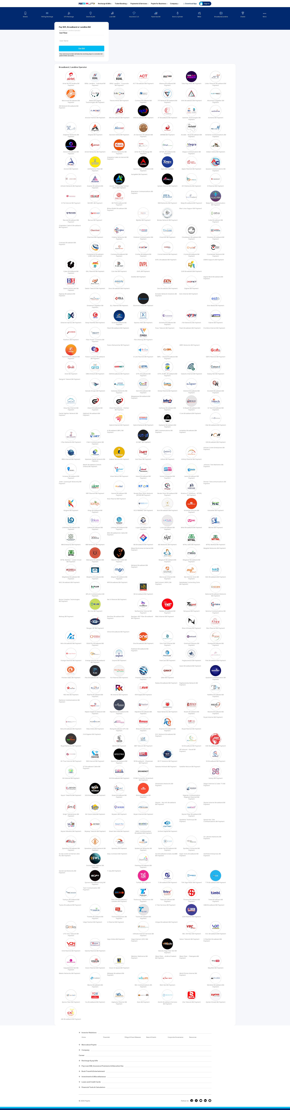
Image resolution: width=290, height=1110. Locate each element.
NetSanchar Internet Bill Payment (143, 612)
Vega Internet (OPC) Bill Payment (139, 940)
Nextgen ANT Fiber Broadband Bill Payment (142, 617)
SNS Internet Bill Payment (95, 761)
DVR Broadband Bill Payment (191, 271)
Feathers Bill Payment (71, 340)
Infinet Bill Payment (167, 459)
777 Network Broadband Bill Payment (167, 101)
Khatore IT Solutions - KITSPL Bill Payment (191, 494)
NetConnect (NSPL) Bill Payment (163, 583)
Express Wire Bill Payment (143, 322)
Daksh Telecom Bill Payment (95, 288)
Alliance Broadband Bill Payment (167, 84)
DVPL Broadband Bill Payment (165, 260)
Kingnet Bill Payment (71, 510)
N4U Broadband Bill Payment (215, 577)
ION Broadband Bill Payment (216, 442)
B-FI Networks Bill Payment (191, 186)
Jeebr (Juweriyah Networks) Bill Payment (70, 482)
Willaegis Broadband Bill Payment (115, 974)
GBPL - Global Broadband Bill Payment (167, 357)
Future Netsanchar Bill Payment (118, 345)
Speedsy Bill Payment (119, 848)
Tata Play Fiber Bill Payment (191, 83)
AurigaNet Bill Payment (139, 174)
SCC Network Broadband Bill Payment (165, 735)
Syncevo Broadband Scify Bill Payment (95, 883)
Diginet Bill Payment (191, 288)
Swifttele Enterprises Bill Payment (212, 854)
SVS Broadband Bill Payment (119, 778)
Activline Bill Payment (215, 118)
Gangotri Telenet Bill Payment (69, 379)
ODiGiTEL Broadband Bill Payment (95, 644)
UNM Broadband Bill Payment (214, 905)
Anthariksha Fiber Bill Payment (95, 170)
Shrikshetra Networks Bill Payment (164, 784)
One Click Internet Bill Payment (167, 644)
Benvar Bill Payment (95, 220)
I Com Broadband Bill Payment (190, 413)
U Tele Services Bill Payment (165, 905)
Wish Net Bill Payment (167, 985)
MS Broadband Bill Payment (143, 544)
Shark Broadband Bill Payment (119, 796)
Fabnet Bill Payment (216, 322)
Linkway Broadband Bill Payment (119, 528)
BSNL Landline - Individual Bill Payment (95, 84)
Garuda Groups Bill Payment (95, 391)
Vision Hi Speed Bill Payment (119, 968)
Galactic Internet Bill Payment (191, 374)
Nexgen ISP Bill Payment (95, 628)
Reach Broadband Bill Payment (191, 712)
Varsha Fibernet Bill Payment (95, 951)
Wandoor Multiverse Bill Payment (139, 957)
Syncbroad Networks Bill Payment (67, 872)
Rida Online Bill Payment (95, 729)
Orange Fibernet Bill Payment (71, 660)
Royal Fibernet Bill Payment (191, 729)
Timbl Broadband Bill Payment (215, 900)
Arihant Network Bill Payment (71, 186)
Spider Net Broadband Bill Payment (167, 849)
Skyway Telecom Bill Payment (95, 831)
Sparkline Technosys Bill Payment (188, 820)
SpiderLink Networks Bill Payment (143, 849)
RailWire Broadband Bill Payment (215, 695)
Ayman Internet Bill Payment (167, 186)
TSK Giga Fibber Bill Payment (191, 882)
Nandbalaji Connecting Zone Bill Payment (189, 583)
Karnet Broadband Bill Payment (119, 494)
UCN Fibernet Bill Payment (191, 917)
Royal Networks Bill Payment (71, 746)
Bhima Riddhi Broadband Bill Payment (117, 209)
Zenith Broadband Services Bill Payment (167, 1003)
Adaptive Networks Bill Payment (71, 135)
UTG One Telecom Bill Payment (71, 934)
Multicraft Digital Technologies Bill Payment (95, 101)
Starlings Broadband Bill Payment (143, 866)
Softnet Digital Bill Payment (167, 831)
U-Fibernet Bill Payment (115, 922)
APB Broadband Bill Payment (143, 118)
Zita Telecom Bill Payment (191, 1002)
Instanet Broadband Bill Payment (71, 477)
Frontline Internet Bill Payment (214, 328)
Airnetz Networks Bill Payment (119, 152)
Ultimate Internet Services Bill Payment (143, 934)
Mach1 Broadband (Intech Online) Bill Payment (92, 465)
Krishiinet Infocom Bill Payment (191, 511)
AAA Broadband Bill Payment (191, 100)
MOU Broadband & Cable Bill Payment (117, 534)
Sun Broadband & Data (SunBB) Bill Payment (166, 854)
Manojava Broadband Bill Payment (95, 561)
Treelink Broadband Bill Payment (95, 917)
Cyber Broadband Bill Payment (70, 272)
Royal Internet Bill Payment (213, 717)
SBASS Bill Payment (119, 746)
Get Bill (81, 48)
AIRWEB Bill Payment (167, 135)
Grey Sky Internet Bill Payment (71, 409)
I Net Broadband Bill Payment (215, 425)
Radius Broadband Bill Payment (166, 683)
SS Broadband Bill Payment (215, 761)
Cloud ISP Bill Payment (167, 237)
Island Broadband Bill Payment (143, 477)
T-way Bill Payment (114, 871)
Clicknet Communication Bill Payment (143, 238)
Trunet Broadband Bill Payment (143, 917)
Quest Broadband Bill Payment (190, 666)
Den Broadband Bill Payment (167, 288)
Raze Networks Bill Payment (167, 712)
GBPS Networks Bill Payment (189, 345)
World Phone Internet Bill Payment (188, 974)
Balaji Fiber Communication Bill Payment (215, 204)
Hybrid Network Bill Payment (143, 425)
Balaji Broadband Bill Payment (191, 203)
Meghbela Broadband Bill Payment (71, 578)
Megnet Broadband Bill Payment (119, 578)
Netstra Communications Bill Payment (216, 612)
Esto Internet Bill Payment (188, 294)
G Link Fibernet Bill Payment (143, 357)
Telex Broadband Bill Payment (167, 900)
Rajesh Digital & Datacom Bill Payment (95, 712)
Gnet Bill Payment (71, 374)
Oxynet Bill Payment (119, 660)
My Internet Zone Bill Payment (191, 578)
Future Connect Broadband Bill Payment (95, 357)
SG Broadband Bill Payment (191, 746)
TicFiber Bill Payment (143, 882)
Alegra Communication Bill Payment (191, 152)
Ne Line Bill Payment (95, 611)
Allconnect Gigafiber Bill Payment (215, 101)
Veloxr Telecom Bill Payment (189, 939)
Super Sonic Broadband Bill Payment (188, 854)
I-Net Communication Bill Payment (95, 443)
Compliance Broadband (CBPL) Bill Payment (95, 255)
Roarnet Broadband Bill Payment (167, 729)
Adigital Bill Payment (95, 135)
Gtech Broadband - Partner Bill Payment (119, 409)
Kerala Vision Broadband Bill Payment (167, 494)
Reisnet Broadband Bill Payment (216, 712)
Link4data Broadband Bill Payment (71, 528)
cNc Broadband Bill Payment (71, 1019)
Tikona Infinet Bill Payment (119, 100)
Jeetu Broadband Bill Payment (191, 477)
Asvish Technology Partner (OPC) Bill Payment (119, 187)
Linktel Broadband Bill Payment (95, 528)
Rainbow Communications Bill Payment (69, 701)
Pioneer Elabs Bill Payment (71, 677)
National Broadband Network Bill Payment (215, 595)
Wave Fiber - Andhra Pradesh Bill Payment (165, 957)
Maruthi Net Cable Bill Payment (119, 561)
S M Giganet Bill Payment (92, 734)
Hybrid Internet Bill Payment (119, 425)
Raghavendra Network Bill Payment (188, 684)
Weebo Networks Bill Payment (69, 973)
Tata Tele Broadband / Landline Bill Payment (119, 900)
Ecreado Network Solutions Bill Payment (166, 295)
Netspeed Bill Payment (191, 611)
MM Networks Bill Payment (95, 544)
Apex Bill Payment (167, 169)
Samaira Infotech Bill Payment (165, 766)
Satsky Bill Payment (215, 778)
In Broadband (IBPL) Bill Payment (115, 431)
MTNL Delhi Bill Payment (191, 544)
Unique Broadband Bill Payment (166, 922)
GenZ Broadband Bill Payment (143, 392)
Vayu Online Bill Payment (116, 939)
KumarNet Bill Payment (216, 510)
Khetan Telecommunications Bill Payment (215, 482)
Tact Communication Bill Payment (91, 889)
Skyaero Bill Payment (119, 814)
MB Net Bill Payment (216, 527)
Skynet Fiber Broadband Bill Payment (191, 815)
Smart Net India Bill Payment (119, 831)
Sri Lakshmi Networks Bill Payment (212, 837)
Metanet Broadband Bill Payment (139, 566)
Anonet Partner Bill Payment (95, 118)
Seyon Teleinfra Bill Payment (71, 795)
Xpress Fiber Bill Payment (71, 1002)
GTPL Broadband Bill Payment (143, 374)
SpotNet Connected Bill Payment (191, 849)
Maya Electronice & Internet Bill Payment (142, 549)
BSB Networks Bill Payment (167, 203)
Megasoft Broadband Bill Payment (167, 561)
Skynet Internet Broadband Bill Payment (214, 803)
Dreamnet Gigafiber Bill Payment (95, 306)
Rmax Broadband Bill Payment (143, 729)
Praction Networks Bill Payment (143, 678)
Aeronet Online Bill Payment (119, 135)
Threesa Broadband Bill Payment (191, 900)
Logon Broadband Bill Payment (143, 528)
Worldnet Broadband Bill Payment (215, 986)
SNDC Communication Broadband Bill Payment (143, 832)
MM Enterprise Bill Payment (71, 544)
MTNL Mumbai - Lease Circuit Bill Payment (70, 561)
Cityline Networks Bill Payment (119, 238)
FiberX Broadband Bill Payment (118, 328)
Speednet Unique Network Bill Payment (95, 849)
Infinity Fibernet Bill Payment (191, 459)
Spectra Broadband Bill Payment (119, 762)
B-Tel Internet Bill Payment (71, 203)
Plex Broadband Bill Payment (95, 677)
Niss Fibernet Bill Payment (215, 628)
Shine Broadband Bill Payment (143, 796)
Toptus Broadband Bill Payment (70, 905)
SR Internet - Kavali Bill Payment (187, 750)
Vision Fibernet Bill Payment (95, 968)
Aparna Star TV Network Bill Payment (143, 170)
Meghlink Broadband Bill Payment (95, 578)
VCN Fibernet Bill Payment (71, 951)
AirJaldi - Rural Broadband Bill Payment (191, 135)
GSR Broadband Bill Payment (119, 374)
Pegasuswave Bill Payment (191, 660)
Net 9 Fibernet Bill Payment (116, 599)
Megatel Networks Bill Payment (215, 548)
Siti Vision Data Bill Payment (95, 814)
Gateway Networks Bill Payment (119, 392)
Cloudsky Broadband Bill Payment (215, 238)
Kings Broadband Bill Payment (95, 511)
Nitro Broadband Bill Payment (71, 643)
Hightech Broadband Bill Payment (91, 414)
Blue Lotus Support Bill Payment (190, 208)
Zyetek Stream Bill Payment (215, 1002)
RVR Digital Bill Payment (143, 695)
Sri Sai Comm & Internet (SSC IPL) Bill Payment (69, 854)
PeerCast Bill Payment (167, 660)
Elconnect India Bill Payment (143, 305)
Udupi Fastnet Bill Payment (92, 922)
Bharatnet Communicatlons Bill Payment (142, 192)
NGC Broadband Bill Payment (69, 582)
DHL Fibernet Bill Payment (95, 271)
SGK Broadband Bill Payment (215, 746)
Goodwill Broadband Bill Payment (215, 392)
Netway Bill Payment (66, 616)
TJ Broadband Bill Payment (167, 882)
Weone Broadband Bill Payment (95, 986)
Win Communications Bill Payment (143, 986)
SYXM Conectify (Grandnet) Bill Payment (143, 779)
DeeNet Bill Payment (138, 277)
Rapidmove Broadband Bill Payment (119, 712)
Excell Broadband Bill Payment (119, 323)
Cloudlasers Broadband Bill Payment (191, 238)
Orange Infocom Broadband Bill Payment (95, 661)
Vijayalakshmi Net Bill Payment (70, 969)
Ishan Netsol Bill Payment (119, 476)
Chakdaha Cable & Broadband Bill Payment (70, 226)
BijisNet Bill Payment (143, 220)
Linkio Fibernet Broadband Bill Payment (215, 84)
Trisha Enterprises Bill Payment (119, 917)
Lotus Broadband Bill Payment (167, 528)
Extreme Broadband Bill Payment (167, 323)
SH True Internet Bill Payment (71, 761)
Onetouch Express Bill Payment (191, 644)
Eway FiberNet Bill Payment (95, 322)
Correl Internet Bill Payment (167, 254)
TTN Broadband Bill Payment (215, 882)
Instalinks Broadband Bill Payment (188, 431)
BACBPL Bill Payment (95, 203)
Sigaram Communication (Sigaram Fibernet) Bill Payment (191, 797)
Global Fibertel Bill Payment (167, 391)
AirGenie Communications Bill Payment (215, 135)
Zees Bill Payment (143, 1002)
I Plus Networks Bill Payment (71, 442)
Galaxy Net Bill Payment (215, 374)
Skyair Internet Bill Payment (143, 814)
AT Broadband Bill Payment (167, 118)
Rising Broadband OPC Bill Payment (119, 729)
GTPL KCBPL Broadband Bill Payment (167, 374)
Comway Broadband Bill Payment (119, 255)
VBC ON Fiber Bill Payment (191, 934)
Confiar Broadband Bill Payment (143, 255)
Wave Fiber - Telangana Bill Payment (189, 957)
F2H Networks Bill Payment (191, 322)
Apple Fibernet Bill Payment (191, 169)
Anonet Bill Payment (71, 169)
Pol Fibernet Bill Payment (119, 677)
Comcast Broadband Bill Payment (67, 243)
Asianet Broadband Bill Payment (95, 187)
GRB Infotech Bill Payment (95, 374)
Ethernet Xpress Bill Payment (71, 322)
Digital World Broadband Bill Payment (213, 277)
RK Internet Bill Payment (119, 695)
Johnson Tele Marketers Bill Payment (213, 465)
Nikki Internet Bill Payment (164, 616)
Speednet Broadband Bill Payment (71, 849)
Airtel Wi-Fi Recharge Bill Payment (143, 152)
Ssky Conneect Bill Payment (117, 854)
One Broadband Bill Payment (143, 643)
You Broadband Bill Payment (95, 1002)
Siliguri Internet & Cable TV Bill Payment (214, 784)
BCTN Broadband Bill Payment (119, 204)
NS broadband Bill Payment (143, 594)
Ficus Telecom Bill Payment (164, 328)
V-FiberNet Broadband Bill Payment (213, 940)
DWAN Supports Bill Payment (214, 260)
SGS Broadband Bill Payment (95, 795)
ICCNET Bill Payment (143, 442)
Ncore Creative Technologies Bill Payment (69, 600)
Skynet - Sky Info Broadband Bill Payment (165, 803)
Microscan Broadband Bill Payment (71, 101)
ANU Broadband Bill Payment (119, 118)
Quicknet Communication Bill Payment (216, 678)
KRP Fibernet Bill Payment (95, 493)
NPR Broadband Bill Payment (117, 582)
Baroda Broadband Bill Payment (71, 221)
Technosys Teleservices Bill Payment (143, 900)
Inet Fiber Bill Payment (143, 459)
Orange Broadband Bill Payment (216, 644)
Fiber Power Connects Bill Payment (95, 340)
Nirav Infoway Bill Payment (191, 628)
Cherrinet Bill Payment (95, 237)
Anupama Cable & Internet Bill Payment (117, 158)
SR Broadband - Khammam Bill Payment (143, 762)
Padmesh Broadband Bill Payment (139, 650)
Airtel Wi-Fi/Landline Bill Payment (71, 84)
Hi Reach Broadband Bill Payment (191, 409)
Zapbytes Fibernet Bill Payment (119, 1003)
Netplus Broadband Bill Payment (167, 612)
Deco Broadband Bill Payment (119, 288)
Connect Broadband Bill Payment (143, 101)
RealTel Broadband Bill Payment (95, 695)
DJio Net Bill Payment (119, 271)
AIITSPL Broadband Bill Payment (167, 152)
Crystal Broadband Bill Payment (191, 255)
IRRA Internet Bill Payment (71, 459)
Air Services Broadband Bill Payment (143, 135)
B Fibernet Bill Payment (215, 186)
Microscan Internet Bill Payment (167, 578)
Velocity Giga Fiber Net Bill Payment (167, 951)
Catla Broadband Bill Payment (215, 221)
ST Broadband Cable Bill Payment (91, 767)
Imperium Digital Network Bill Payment (95, 460)
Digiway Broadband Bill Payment (67, 295)
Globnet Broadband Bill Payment (191, 392)
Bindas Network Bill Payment (167, 220)
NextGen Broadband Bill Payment (115, 617)
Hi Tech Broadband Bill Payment (216, 409)
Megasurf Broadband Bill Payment (191, 561)
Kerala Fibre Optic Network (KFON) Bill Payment (143, 494)
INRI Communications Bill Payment (164, 431)
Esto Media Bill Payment (215, 305)
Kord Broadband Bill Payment (167, 510)
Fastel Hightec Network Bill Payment (68, 414)
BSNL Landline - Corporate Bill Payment (119, 84)
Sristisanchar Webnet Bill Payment (95, 866)
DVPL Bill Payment (143, 271)
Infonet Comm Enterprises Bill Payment (214, 448)
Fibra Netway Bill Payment (143, 340)
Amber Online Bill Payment (215, 152)
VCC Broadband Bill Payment (215, 934)
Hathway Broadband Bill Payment (167, 409)
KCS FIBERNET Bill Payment (143, 510)
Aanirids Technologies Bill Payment (191, 118)
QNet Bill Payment (167, 677)
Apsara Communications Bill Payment (215, 170)
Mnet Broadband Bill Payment (191, 527)
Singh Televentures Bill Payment (71, 815)
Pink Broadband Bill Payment (215, 660)
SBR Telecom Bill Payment (143, 746)
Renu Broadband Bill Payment (70, 729)
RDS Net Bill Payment (71, 695)
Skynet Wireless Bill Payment (71, 831)
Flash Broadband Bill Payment (190, 328)
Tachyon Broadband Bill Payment (71, 900)
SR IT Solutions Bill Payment (167, 761)
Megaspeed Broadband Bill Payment (140, 397)
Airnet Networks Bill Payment (95, 152)
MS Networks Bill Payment (167, 544)
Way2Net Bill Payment (215, 968)
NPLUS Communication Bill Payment (95, 595)
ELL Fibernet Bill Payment (119, 305)
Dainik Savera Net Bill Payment (71, 289)
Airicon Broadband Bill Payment (71, 152)
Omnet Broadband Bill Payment (118, 632)
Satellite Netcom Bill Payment (189, 766)
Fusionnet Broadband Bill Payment (71, 357)
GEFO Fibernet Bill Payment (215, 357)
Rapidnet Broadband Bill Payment (143, 712)
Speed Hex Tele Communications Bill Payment (214, 820)
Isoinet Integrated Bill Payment (167, 477)
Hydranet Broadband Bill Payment (167, 426)
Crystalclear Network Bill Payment (215, 255)
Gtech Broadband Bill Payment (95, 409)
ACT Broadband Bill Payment (143, 83)
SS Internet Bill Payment (70, 778)
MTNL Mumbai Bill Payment (215, 544)
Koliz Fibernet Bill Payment (116, 499)
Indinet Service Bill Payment (119, 459)
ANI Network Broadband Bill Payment (68, 107)
